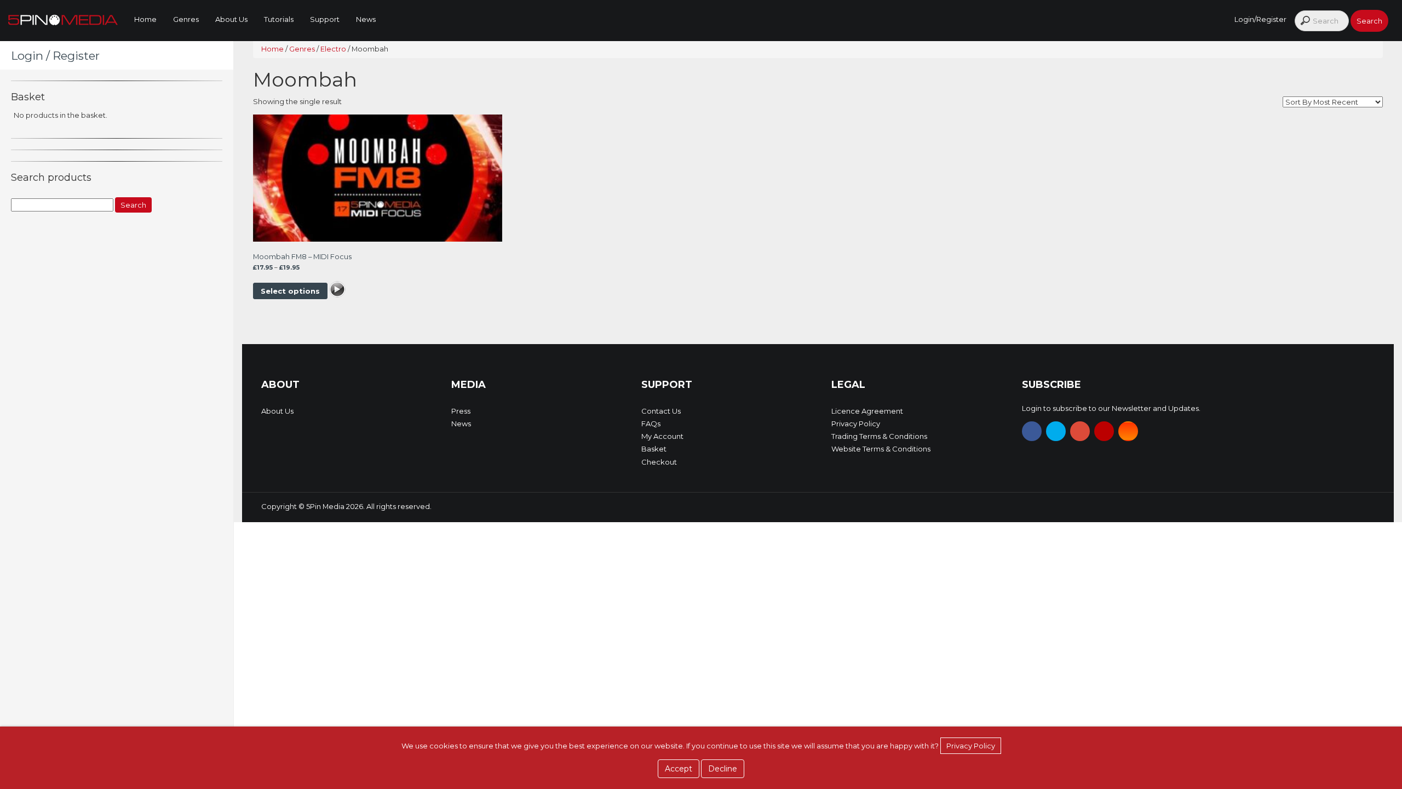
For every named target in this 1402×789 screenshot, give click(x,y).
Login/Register (1260, 19)
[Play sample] (337, 291)
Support (325, 19)
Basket (653, 448)
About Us (231, 19)
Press (460, 411)
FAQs (650, 423)
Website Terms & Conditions (880, 448)
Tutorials (279, 19)
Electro (333, 48)
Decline (722, 769)
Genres (186, 19)
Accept (678, 769)
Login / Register (55, 55)
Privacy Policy (855, 423)
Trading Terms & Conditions (879, 436)
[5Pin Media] (63, 19)
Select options (290, 291)
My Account (662, 436)
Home (145, 19)
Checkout (659, 462)
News (366, 19)
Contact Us (661, 411)
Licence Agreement (867, 411)
